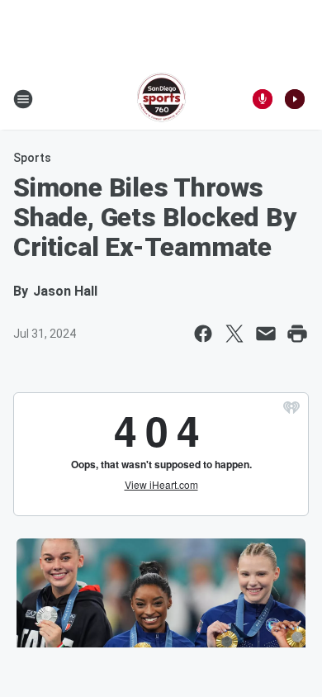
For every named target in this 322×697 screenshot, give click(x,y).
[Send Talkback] (262, 99)
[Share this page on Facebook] (203, 333)
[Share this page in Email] (265, 333)
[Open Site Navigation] (23, 99)
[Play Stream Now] (295, 99)
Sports (32, 157)
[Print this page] (297, 333)
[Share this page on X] (234, 333)
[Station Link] (161, 99)
